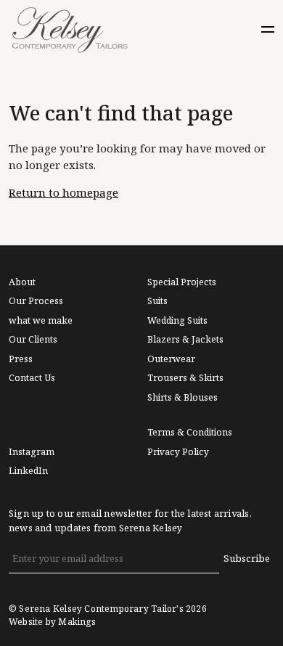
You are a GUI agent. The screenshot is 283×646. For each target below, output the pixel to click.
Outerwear (171, 359)
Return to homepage (63, 193)
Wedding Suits (177, 320)
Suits (157, 301)
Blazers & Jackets (185, 339)
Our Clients (33, 339)
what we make (41, 320)
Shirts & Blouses (182, 397)
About (22, 282)
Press (21, 359)
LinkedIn (28, 471)
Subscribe (246, 558)
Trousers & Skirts (185, 378)
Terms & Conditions (189, 432)
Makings (76, 622)
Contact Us (32, 378)
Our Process (36, 301)
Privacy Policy (178, 452)
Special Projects (181, 282)
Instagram (31, 452)
